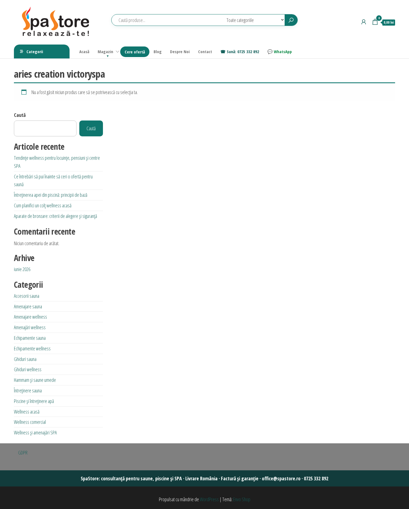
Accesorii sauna (26, 295)
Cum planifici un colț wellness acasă (43, 205)
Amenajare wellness (30, 316)
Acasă (84, 51)
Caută (20, 115)
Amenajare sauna (28, 306)
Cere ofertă (135, 52)
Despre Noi (180, 51)
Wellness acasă (27, 411)
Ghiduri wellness (27, 369)
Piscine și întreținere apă (34, 401)
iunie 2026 (22, 269)
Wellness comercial (30, 422)
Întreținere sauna (28, 390)
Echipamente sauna (30, 338)
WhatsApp (283, 51)
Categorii (34, 51)
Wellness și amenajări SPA (35, 432)
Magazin (105, 51)
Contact (205, 51)
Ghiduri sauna (25, 359)
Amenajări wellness (30, 327)
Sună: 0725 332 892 (243, 51)
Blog (158, 51)
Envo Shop (241, 499)
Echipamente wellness (32, 348)
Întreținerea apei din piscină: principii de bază (50, 194)
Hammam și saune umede (35, 380)
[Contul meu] (363, 22)
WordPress (209, 499)
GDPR (23, 452)
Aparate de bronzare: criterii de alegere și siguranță (55, 216)
